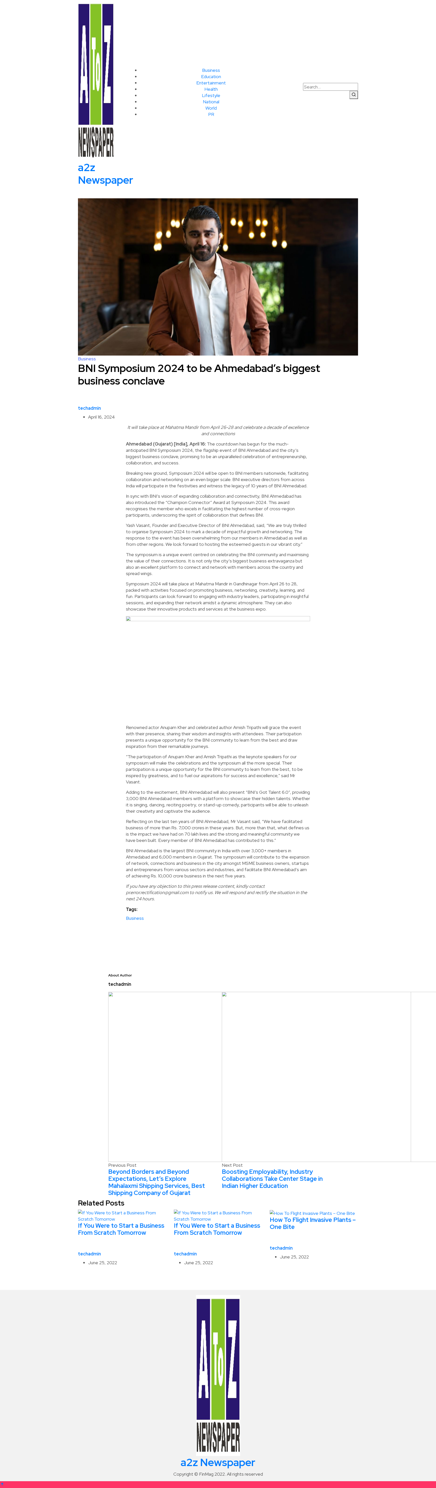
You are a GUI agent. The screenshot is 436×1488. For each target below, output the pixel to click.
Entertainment (211, 83)
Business (211, 70)
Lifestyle (211, 95)
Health (211, 89)
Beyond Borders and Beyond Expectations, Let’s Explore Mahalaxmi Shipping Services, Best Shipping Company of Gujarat (156, 1182)
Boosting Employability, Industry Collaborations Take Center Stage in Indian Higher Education (272, 1179)
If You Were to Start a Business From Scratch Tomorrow (121, 1229)
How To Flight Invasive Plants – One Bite (313, 1223)
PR (211, 114)
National (211, 102)
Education (211, 76)
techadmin (89, 408)
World (211, 108)
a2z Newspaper (105, 173)
